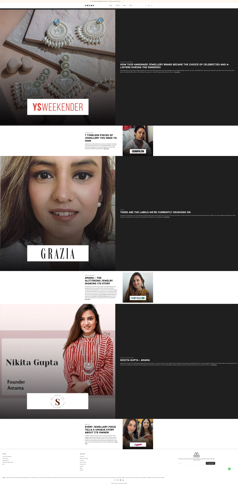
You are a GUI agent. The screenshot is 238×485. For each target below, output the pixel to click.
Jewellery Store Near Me (76, 477)
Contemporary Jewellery (160, 477)
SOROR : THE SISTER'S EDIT (127, 357)
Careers (81, 466)
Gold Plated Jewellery (25, 477)
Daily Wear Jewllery (60, 477)
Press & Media (83, 462)
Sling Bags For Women (151, 477)
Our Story (82, 460)
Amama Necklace (91, 477)
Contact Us (82, 456)
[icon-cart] (149, 5)
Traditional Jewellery (68, 477)
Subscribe (210, 463)
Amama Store (128, 477)
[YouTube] (120, 480)
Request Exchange (84, 458)
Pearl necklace (53, 477)
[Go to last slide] (2, 1)
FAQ (3, 464)
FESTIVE (117, 5)
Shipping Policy (5, 460)
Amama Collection (104, 477)
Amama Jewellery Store (112, 477)
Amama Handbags (134, 477)
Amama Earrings (98, 477)
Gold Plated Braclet (17, 477)
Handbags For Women (9, 477)
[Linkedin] (123, 480)
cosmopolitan (89, 132)
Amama (116, 483)
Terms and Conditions (6, 456)
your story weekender (126, 61)
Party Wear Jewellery (33, 477)
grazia (122, 209)
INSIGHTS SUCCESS (89, 275)
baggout (87, 424)
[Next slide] (235, 1)
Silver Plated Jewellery (121, 477)
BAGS (124, 5)
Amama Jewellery (84, 477)
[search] (146, 5)
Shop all (81, 470)
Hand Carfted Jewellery (142, 477)
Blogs (81, 468)
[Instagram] (117, 480)
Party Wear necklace (41, 477)
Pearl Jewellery (48, 477)
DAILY (130, 5)
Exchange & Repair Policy (7, 462)
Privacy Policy (5, 458)
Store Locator (82, 464)
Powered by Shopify (123, 483)
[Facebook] (115, 480)
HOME (110, 5)
